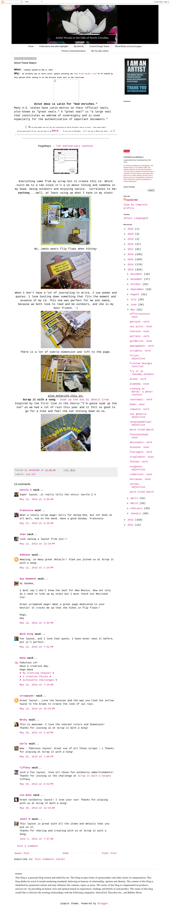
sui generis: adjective (139, 415)
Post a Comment (27, 846)
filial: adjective (137, 357)
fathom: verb (139, 461)
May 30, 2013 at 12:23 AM (37, 808)
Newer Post (22, 853)
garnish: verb (139, 321)
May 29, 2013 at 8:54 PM (36, 784)
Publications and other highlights (53, 46)
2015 (131, 259)
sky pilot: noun (141, 326)
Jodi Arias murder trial (85, 74)
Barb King (26, 634)
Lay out (31, 474)
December (137, 274)
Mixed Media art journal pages (128, 46)
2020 (131, 234)
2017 (131, 249)
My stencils (79, 46)
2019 (131, 239)
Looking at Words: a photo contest (141, 391)
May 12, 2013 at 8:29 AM (36, 523)
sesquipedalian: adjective (141, 423)
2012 (131, 519)
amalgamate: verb (142, 346)
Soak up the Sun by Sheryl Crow (84, 399)
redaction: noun (141, 474)
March (135, 503)
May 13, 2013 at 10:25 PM (37, 708)
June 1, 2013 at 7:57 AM (36, 838)
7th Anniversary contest (73, 146)
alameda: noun (139, 384)
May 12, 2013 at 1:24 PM (36, 567)
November (137, 279)
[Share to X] (69, 470)
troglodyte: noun (142, 456)
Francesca (26, 510)
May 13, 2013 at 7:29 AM (36, 684)
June (134, 304)
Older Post (109, 853)
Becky (23, 719)
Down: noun (137, 404)
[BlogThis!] (67, 470)
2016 (131, 254)
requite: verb (139, 409)
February (137, 508)
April (135, 498)
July (134, 299)
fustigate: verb (141, 452)
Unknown (25, 554)
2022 (131, 228)
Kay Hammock (28, 578)
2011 (131, 524)
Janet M (25, 819)
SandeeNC (132, 200)
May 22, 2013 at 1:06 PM (36, 756)
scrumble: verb (140, 350)
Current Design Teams (99, 46)
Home (31, 46)
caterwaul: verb (141, 399)
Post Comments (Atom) (50, 859)
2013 (131, 269)
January (136, 513)
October (136, 284)
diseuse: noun (139, 447)
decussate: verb (141, 442)
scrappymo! (27, 695)
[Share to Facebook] (72, 470)
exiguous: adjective (137, 468)
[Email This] (64, 470)
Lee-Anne (26, 795)
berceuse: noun (140, 479)
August (136, 294)
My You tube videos (100, 51)
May (134, 309)
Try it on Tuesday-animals (142, 373)
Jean (23, 534)
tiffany (25, 767)
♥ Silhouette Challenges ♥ (38, 680)
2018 (131, 244)
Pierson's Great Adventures (73, 51)
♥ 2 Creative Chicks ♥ (35, 676)
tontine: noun (139, 331)
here (55, 130)
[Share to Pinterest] (74, 470)
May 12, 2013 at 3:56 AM (36, 499)
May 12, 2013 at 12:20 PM (37, 543)
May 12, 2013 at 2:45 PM (36, 623)
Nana (23, 658)
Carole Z (26, 489)
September (138, 289)
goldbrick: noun (141, 341)
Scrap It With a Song (93, 775)
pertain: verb (139, 336)
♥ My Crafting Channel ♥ (37, 673)
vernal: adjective (137, 485)
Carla (23, 743)
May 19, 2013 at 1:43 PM (36, 732)
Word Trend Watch (142, 429)
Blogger (103, 903)
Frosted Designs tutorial (141, 365)
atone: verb (138, 379)
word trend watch (142, 491)
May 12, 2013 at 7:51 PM (36, 646)
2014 (131, 264)
